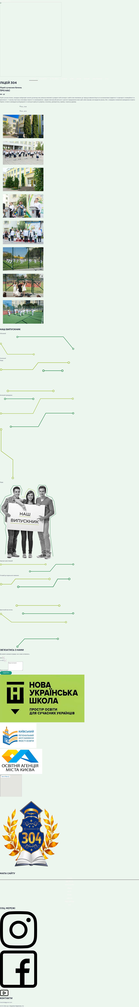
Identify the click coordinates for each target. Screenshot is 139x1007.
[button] (2, 502)
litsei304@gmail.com (6, 1002)
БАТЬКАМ (86, 79)
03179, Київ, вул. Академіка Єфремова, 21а (12, 1006)
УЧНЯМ (79, 79)
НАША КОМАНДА (97, 79)
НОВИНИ (64, 79)
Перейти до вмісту (5, 1)
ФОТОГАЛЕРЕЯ (54, 79)
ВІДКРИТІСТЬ (43, 79)
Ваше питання (4, 670)
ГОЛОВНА (33, 79)
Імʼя (1, 658)
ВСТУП (72, 79)
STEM (106, 79)
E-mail (2, 660)
